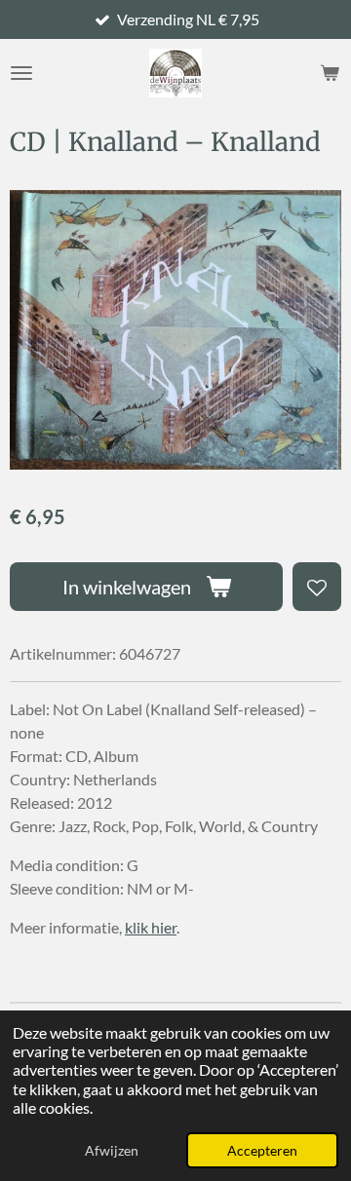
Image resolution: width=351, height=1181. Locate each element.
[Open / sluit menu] (21, 73)
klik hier (150, 927)
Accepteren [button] (262, 1150)
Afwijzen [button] (111, 1150)
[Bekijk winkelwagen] (329, 73)
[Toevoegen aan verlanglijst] (316, 586)
